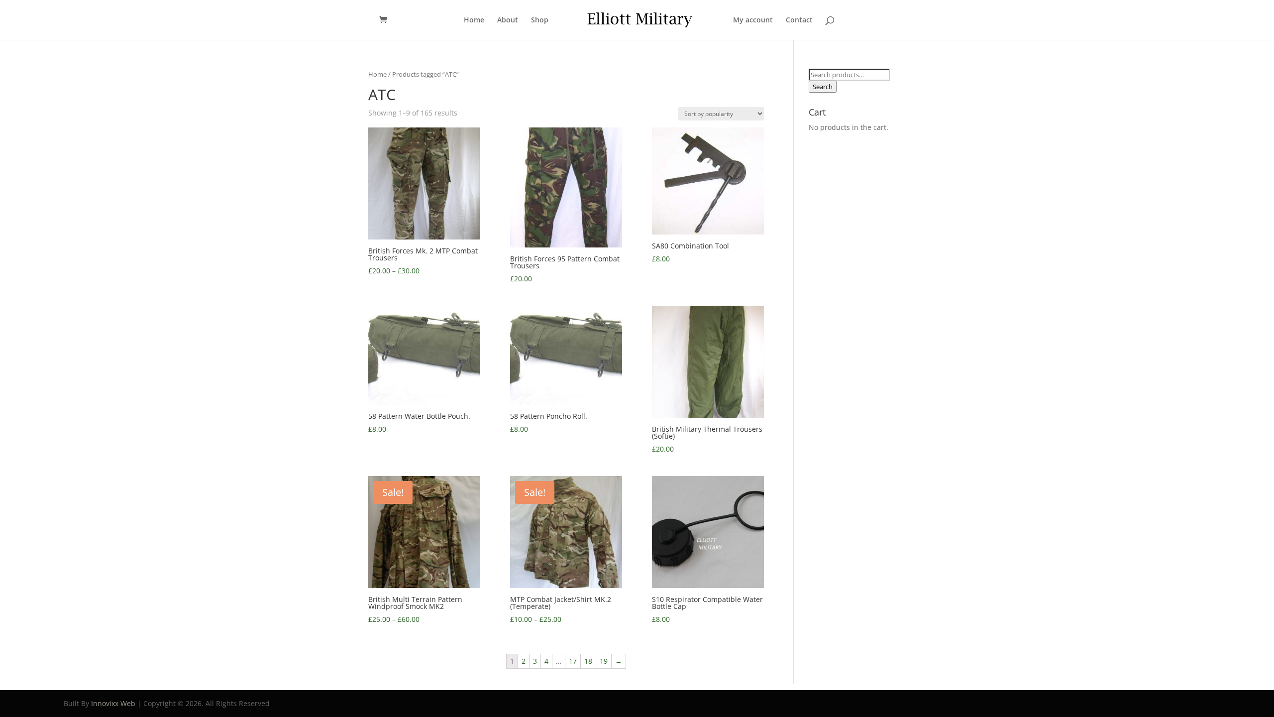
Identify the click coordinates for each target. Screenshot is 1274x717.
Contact (799, 20)
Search (823, 86)
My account (753, 20)
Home (474, 20)
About (507, 20)
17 (573, 661)
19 (604, 661)
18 (588, 661)
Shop (539, 20)
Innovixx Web (113, 703)
